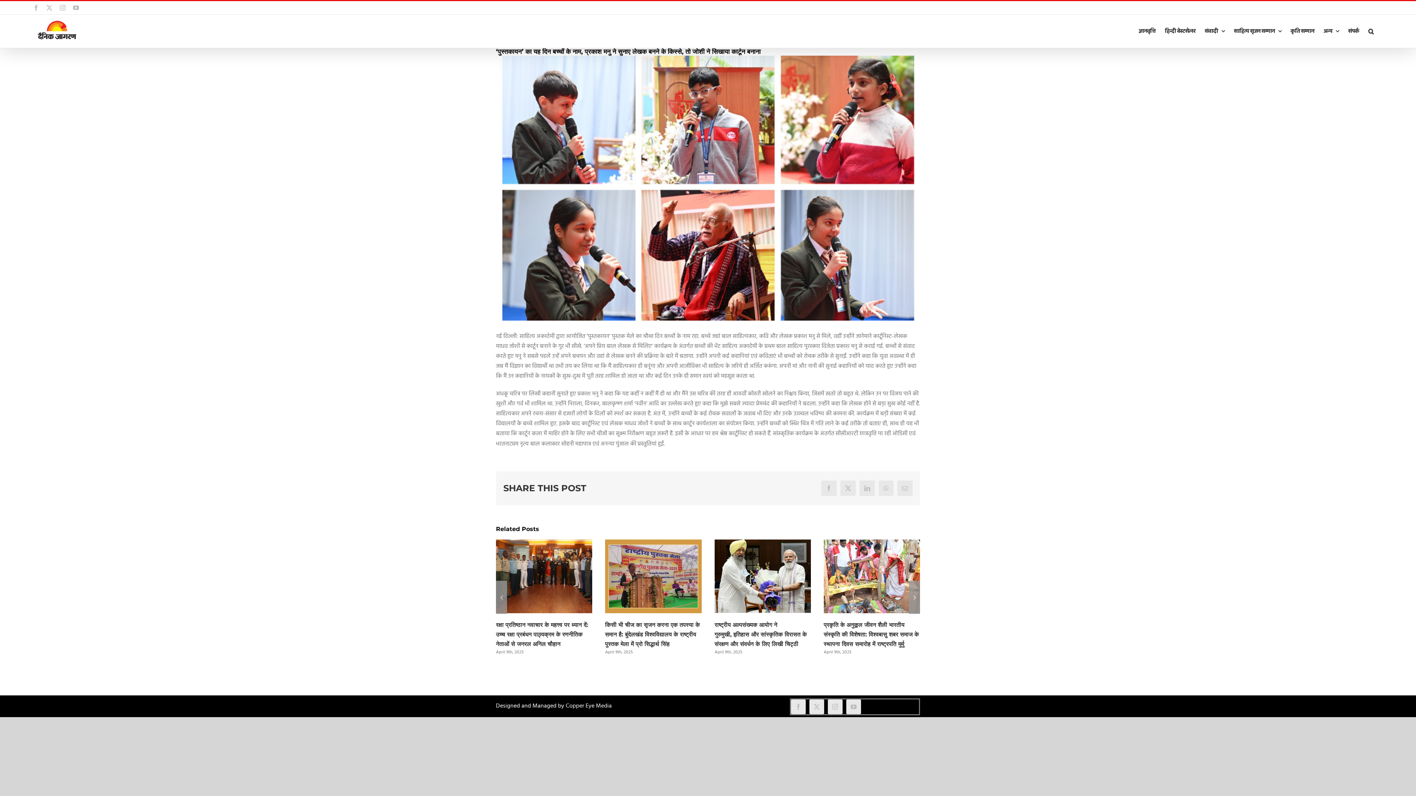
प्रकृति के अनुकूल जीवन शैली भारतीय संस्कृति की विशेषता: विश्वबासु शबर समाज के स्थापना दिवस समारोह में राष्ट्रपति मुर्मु (871, 634)
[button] (1371, 31)
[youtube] (853, 706)
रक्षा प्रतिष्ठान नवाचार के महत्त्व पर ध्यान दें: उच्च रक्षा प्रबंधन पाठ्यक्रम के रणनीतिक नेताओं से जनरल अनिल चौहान (542, 634)
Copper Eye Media (589, 706)
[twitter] (816, 706)
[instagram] (835, 706)
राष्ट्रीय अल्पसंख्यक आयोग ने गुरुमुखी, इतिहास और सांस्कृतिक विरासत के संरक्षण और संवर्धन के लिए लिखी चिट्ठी (761, 634)
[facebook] (798, 706)
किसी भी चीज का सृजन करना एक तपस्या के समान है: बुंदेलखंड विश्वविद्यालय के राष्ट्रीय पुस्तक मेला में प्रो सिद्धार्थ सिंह (652, 634)
